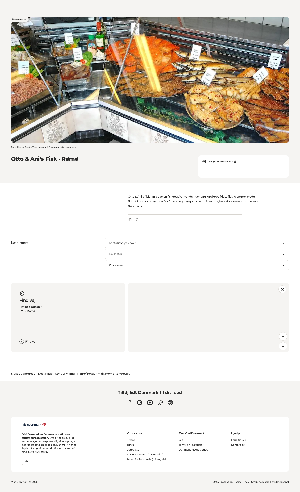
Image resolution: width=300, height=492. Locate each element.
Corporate (133, 449)
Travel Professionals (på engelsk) (147, 459)
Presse (131, 439)
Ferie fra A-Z (238, 439)
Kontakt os (238, 444)
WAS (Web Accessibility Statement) (266, 481)
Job (181, 439)
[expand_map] (282, 289)
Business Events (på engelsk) (145, 454)
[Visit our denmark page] (129, 402)
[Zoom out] (283, 346)
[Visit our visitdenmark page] (150, 402)
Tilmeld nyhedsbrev (191, 444)
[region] (208, 317)
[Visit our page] (140, 402)
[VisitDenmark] (34, 424)
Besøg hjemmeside (221, 161)
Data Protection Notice (227, 481)
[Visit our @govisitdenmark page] (160, 402)
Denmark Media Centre (194, 449)
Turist (130, 444)
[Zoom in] (283, 336)
